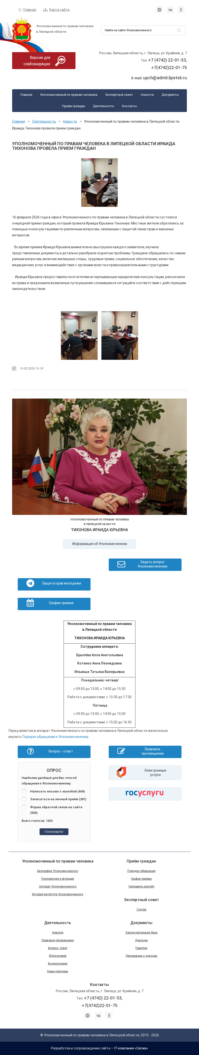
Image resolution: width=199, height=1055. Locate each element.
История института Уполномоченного (57, 894)
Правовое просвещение (57, 940)
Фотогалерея (57, 956)
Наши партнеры (57, 971)
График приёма (141, 878)
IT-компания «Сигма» (131, 1048)
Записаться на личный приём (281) (58, 799)
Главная (29, 10)
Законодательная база (141, 932)
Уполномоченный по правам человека (68, 94)
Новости (147, 94)
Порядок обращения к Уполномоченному (55, 737)
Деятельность (103, 106)
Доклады (141, 940)
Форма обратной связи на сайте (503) (56, 810)
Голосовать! (54, 831)
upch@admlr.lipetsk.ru (165, 77)
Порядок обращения (141, 871)
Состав (141, 909)
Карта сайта (59, 10)
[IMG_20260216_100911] (99, 182)
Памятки (141, 948)
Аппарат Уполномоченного (57, 886)
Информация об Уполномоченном (99, 544)
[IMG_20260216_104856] (79, 335)
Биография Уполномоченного (57, 871)
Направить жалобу (141, 886)
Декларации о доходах (141, 956)
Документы (170, 94)
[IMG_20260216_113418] (119, 335)
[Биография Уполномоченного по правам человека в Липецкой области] (99, 458)
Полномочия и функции (57, 878)
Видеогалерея (57, 963)
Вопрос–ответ (57, 948)
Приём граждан (73, 106)
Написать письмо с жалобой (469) (57, 791)
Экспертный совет (119, 94)
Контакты (129, 106)
